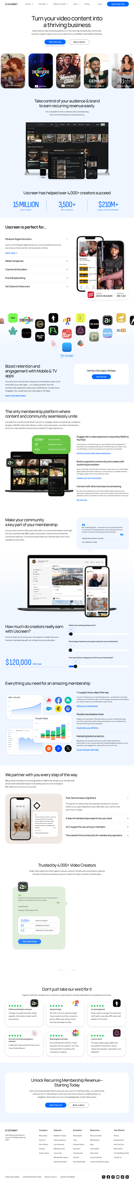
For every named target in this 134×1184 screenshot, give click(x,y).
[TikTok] (122, 1177)
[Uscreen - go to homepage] (11, 4)
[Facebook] (108, 1177)
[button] (72, 970)
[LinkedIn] (127, 1177)
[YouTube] (117, 1177)
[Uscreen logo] (11, 1130)
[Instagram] (113, 1177)
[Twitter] (103, 1177)
